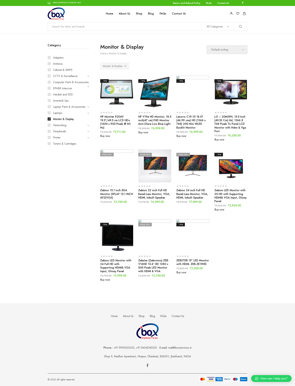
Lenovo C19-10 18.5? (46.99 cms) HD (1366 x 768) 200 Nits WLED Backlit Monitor (191, 122)
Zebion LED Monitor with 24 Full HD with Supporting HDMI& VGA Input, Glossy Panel (115, 265)
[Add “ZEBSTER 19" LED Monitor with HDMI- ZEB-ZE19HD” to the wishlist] (201, 247)
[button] (271, 378)
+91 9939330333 (124, 348)
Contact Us (223, 3)
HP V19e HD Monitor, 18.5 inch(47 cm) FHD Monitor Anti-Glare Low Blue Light (154, 120)
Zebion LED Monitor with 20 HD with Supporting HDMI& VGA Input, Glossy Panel (230, 195)
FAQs (209, 3)
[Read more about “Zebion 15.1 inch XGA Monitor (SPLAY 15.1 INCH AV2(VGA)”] (108, 177)
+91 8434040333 (147, 348)
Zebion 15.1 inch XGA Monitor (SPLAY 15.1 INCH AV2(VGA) (116, 194)
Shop (139, 14)
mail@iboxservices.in (180, 348)
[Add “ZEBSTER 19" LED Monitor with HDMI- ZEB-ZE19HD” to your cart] (184, 247)
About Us (124, 14)
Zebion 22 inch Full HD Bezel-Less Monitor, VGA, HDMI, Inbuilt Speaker (154, 194)
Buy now (105, 136)
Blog (151, 14)
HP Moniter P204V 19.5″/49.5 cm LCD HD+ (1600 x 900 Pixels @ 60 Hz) (115, 122)
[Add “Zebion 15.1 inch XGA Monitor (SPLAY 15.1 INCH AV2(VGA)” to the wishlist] (125, 177)
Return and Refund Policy (186, 3)
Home (109, 14)
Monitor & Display (112, 66)
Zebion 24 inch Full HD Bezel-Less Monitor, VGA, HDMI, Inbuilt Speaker (192, 194)
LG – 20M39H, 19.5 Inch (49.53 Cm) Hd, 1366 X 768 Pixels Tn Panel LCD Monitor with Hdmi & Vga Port (230, 124)
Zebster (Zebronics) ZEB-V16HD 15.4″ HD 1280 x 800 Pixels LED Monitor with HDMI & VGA (153, 265)
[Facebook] (147, 366)
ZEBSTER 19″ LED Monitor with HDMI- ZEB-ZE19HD (192, 262)
